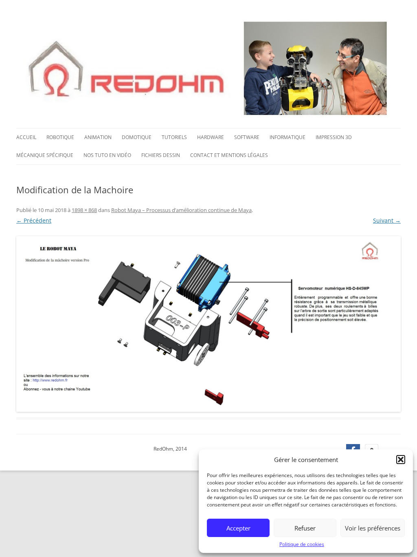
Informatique (287, 137)
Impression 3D (334, 137)
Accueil (26, 137)
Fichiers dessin (160, 155)
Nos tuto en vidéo (107, 155)
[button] (401, 459)
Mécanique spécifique (44, 155)
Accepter (238, 528)
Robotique (60, 137)
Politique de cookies (301, 544)
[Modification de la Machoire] (208, 324)
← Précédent (33, 220)
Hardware (210, 137)
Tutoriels (174, 137)
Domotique (136, 137)
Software (246, 137)
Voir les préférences (372, 528)
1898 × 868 (84, 210)
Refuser (305, 528)
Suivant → (387, 220)
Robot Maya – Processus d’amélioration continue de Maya (181, 210)
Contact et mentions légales (229, 155)
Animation (98, 137)
